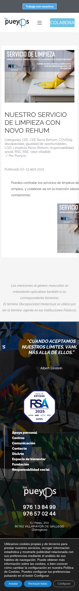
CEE (25, 140)
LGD (8, 148)
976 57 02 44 (39, 514)
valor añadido (40, 152)
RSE (26, 152)
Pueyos (20, 156)
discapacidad (14, 144)
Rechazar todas (37, 583)
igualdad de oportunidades (46, 144)
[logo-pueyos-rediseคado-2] (16, 18)
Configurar (64, 583)
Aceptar (13, 583)
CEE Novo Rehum (43, 140)
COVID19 (65, 140)
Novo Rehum (38, 148)
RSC (18, 152)
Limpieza (20, 148)
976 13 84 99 (39, 507)
